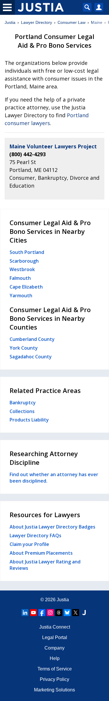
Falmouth (20, 278)
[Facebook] (41, 612)
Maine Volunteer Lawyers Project (53, 146)
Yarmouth (21, 295)
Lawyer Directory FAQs (35, 535)
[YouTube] (33, 612)
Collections (22, 411)
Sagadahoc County (31, 356)
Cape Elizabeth (26, 287)
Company (54, 647)
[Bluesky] (67, 612)
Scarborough (24, 261)
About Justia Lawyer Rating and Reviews (45, 564)
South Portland (27, 252)
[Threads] (58, 612)
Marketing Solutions (54, 689)
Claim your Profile (29, 544)
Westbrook (22, 269)
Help (55, 658)
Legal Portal (54, 637)
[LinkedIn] (25, 612)
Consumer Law (71, 22)
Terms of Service (54, 668)
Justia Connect (54, 627)
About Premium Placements (41, 553)
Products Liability (29, 420)
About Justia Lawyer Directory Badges (52, 527)
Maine (96, 22)
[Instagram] (50, 612)
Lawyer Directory (36, 22)
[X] (75, 612)
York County (24, 348)
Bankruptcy (23, 402)
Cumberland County (32, 339)
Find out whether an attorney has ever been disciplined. (54, 477)
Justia (10, 22)
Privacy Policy (54, 679)
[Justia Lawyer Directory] (84, 612)
